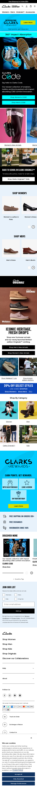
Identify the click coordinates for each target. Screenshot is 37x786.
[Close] (31, 738)
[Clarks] (11, 6)
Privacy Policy (16, 618)
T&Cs (30, 391)
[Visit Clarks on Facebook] (4, 695)
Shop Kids (7, 649)
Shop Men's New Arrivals (18, 347)
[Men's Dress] (11, 248)
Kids (7, 599)
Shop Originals (9, 654)
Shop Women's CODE (18, 97)
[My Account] (26, 6)
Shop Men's (22, 391)
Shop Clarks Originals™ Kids (18, 179)
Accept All (18, 774)
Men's (12, 12)
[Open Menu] (35, 6)
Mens (19, 595)
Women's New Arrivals (12, 145)
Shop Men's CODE (18, 102)
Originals (20, 599)
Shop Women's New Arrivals (18, 353)
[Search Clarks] (22, 6)
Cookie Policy (18, 770)
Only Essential (18, 779)
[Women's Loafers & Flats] (11, 205)
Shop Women (9, 639)
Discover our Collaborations (15, 658)
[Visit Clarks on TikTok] (15, 695)
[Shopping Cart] (30, 6)
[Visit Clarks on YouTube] (20, 695)
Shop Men (7, 644)
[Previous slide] (29, 227)
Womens (8, 595)
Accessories (30, 12)
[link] (16, 554)
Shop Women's (10, 391)
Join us (18, 611)
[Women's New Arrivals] (13, 125)
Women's (5, 12)
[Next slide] (33, 227)
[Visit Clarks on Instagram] (10, 695)
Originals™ (20, 12)
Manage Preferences (18, 783)
